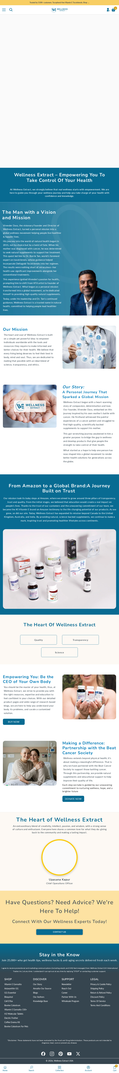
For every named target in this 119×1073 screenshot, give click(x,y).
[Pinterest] (60, 1054)
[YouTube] (69, 1054)
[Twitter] (78, 1054)
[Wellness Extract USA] (59, 857)
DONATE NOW (73, 798)
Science (59, 652)
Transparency (80, 639)
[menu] (4, 9)
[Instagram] (52, 1054)
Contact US (59, 932)
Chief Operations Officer (59, 883)
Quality (38, 639)
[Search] (11, 10)
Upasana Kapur (59, 879)
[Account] (108, 10)
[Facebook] (43, 1054)
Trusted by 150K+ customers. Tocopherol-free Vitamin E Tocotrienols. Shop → (59, 2)
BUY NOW (13, 721)
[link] (59, 91)
